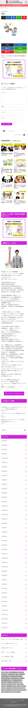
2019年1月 (4, 553)
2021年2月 (4, 462)
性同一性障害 (9, 688)
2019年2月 (4, 549)
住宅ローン (9, 684)
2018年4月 (4, 592)
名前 (3, 106)
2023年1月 (4, 453)
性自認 (19, 688)
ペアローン (4, 682)
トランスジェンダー (6, 678)
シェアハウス (21, 674)
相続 (15, 690)
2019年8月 (4, 523)
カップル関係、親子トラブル (9, 643)
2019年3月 (4, 545)
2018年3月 (4, 597)
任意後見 (3, 684)
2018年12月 (5, 558)
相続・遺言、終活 (6, 661)
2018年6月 (4, 584)
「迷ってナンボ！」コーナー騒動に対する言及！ (13, 414)
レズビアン (15, 682)
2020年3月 (4, 493)
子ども (18, 686)
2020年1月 (4, 501)
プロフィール (14, 700)
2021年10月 (5, 458)
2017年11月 (5, 614)
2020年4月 (4, 488)
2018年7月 (4, 579)
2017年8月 (4, 627)
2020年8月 (4, 471)
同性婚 (14, 686)
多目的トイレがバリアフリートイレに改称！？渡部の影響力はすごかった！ (13, 420)
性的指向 (15, 688)
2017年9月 (4, 623)
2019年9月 (4, 519)
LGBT (7, 672)
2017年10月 (5, 619)
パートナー (21, 678)
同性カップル (9, 686)
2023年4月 (4, 449)
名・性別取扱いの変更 (8, 656)
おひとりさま (4, 674)
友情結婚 (3, 686)
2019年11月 (5, 510)
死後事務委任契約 (9, 690)
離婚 (14, 692)
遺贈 (11, 692)
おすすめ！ (21, 672)
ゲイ (17, 674)
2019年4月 (4, 540)
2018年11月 (5, 562)
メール (3, 112)
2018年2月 (4, 601)
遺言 (2, 692)
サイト (2, 117)
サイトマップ (7, 700)
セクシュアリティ (5, 676)
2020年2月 (4, 497)
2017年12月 (5, 610)
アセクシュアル (11, 674)
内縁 (18, 684)
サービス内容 (21, 700)
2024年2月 (4, 445)
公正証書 (14, 684)
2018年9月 (4, 571)
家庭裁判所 (23, 686)
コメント (4, 92)
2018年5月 (4, 588)
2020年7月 (4, 475)
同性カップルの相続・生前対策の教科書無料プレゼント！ (14, 5)
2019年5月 (4, 536)
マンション (9, 682)
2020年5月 (4, 484)
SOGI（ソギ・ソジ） (13, 672)
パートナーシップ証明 (17, 680)
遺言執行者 (7, 692)
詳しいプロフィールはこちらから (14, 393)
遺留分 (24, 690)
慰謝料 (23, 688)
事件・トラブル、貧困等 (8, 652)
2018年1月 (4, 606)
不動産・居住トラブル (8, 648)
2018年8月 (4, 575)
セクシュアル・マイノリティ (16, 676)
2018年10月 (5, 566)
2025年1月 (4, 440)
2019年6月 (4, 532)
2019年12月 (5, 506)
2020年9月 (4, 467)
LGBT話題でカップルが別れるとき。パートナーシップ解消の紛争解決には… (13, 408)
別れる (21, 684)
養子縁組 (18, 692)
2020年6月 (4, 480)
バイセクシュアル (14, 678)
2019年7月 (4, 527)
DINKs (3, 672)
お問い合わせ (14, 701)
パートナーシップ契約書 (6, 680)
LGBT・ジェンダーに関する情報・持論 (12, 639)
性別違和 (3, 688)
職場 (18, 690)
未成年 (3, 690)
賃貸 (21, 690)
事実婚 (20, 682)
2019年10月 (5, 514)
